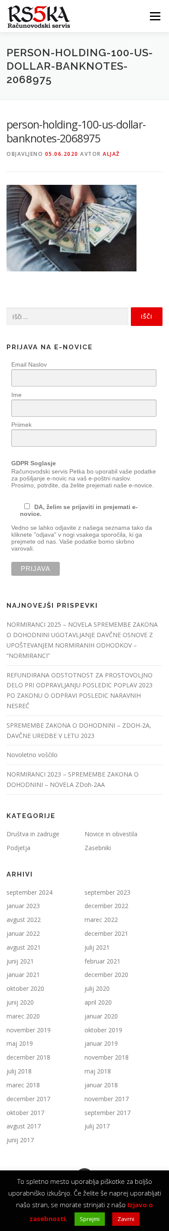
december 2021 (106, 933)
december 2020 (106, 974)
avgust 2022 (23, 919)
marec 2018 (23, 1085)
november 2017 (106, 1099)
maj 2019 (19, 1043)
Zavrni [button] (125, 1219)
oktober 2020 (25, 988)
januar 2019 (101, 1043)
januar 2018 (101, 1085)
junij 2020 (20, 1002)
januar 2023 (23, 906)
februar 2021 (102, 961)
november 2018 (106, 1057)
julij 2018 (19, 1071)
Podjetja (18, 848)
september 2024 (29, 892)
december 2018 (28, 1057)
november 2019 (28, 1030)
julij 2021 (97, 947)
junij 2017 (20, 1140)
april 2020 (98, 1002)
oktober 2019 (103, 1030)
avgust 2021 (23, 947)
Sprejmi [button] (90, 1219)
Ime (16, 394)
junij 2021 (20, 961)
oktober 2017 (25, 1113)
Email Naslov (29, 364)
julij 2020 (97, 988)
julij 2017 (97, 1126)
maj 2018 (97, 1071)
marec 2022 (101, 919)
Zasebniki (97, 848)
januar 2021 (23, 974)
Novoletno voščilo (32, 755)
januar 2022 (23, 933)
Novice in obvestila (110, 834)
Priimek (21, 424)
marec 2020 (23, 1016)
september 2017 (107, 1113)
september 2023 (107, 892)
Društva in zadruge (32, 834)
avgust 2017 (23, 1126)
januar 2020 (101, 1016)
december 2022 (106, 906)
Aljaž (111, 154)
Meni (153, 16)
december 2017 (28, 1099)
